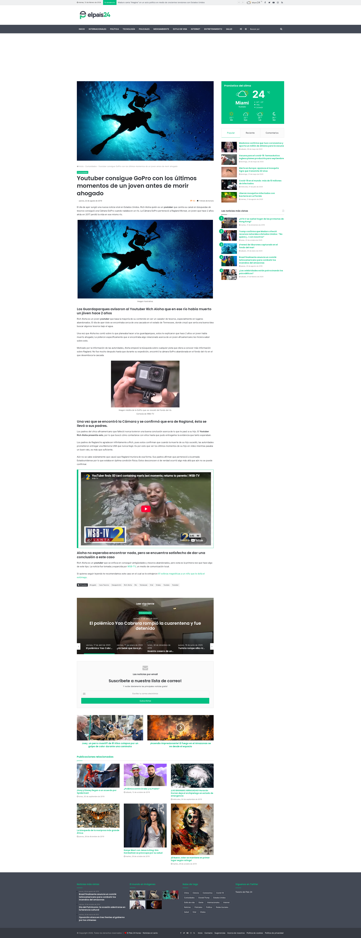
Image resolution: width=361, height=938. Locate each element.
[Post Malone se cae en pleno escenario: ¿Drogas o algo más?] (137, 904)
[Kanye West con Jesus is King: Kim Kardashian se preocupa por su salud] (145, 826)
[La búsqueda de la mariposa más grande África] (98, 816)
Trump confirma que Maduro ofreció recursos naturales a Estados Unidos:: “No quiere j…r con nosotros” (260, 234)
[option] (145, 626)
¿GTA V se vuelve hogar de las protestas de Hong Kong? (261, 220)
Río (136, 585)
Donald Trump (203, 898)
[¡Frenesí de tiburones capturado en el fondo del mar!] (229, 248)
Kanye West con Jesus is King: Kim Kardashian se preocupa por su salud (143, 851)
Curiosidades (91, 166)
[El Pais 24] (94, 15)
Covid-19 (220, 893)
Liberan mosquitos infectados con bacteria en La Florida (257, 194)
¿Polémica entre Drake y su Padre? (141, 788)
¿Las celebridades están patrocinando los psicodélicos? (261, 272)
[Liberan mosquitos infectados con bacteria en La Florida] (229, 197)
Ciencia (145, 613)
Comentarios (272, 132)
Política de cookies (255, 933)
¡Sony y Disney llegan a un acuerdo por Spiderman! (96, 791)
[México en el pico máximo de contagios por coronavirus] (170, 895)
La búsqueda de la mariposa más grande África (98, 831)
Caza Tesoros (104, 585)
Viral (151, 585)
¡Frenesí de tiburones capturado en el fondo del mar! (258, 246)
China (186, 893)
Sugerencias (219, 933)
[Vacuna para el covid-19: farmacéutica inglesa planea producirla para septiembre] (229, 159)
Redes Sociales (222, 907)
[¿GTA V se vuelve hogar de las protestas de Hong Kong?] (229, 223)
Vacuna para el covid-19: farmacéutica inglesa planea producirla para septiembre (261, 157)
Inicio (82, 29)
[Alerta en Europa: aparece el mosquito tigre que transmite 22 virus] (229, 172)
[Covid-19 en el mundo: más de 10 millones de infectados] (229, 184)
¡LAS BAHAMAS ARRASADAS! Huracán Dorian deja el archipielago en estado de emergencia (192, 793)
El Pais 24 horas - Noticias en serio (142, 933)
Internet (195, 29)
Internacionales (97, 29)
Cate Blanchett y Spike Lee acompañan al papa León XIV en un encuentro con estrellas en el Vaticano (162, 2)
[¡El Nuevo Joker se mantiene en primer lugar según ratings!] (192, 829)
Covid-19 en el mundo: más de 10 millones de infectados (260, 182)
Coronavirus (207, 893)
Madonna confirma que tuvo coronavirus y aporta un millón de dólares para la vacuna (261, 144)
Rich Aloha (128, 585)
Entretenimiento (213, 29)
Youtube (166, 585)
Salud (229, 29)
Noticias (187, 907)
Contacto (208, 933)
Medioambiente (161, 29)
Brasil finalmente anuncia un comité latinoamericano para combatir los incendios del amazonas (257, 260)
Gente (201, 902)
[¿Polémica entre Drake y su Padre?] (145, 775)
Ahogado (93, 585)
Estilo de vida (180, 29)
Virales (158, 585)
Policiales (144, 29)
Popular (231, 132)
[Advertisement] (180, 57)
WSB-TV (131, 566)
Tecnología (129, 29)
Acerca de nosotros (236, 933)
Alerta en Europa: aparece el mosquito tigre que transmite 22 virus (259, 169)
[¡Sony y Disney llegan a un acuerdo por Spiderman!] (98, 776)
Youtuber (175, 585)
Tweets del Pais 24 (243, 892)
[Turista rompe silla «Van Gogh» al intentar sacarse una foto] (154, 895)
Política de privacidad (274, 933)
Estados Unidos (219, 898)
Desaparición (116, 585)
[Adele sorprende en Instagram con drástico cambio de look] (137, 895)
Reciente (250, 132)
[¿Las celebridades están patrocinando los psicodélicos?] (229, 274)
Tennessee (143, 585)
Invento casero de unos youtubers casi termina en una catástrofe (145, 625)
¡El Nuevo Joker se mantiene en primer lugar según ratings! (190, 859)
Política (114, 29)
